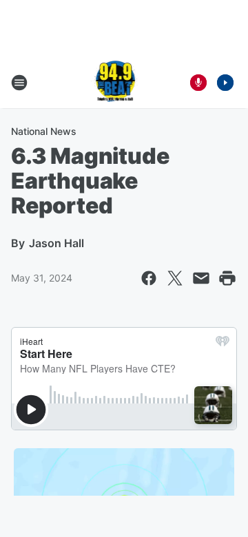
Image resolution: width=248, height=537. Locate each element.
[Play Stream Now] (225, 82)
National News (43, 131)
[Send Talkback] (198, 82)
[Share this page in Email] (201, 278)
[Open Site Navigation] (19, 82)
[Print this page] (227, 278)
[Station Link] (114, 83)
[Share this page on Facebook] (148, 278)
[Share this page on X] (175, 278)
